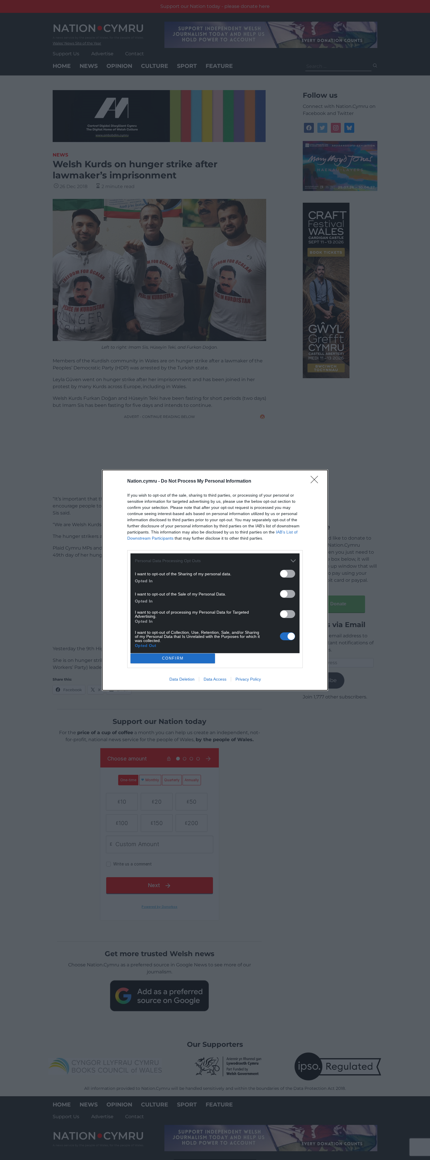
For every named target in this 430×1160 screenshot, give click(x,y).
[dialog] (215, 580)
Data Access (215, 679)
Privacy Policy (248, 679)
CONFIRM (173, 658)
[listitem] (215, 561)
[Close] (316, 481)
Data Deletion (182, 679)
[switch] (287, 574)
